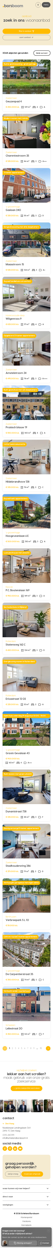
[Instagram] (10, 1148)
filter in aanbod (25, 31)
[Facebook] (5, 1148)
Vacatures (26, 1221)
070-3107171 (8, 1135)
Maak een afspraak (32, 1174)
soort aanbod (25, 37)
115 (41, 1048)
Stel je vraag (13, 1174)
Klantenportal (26, 1217)
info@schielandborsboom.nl (15, 1138)
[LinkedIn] (15, 1148)
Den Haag (9, 1124)
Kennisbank (26, 1225)
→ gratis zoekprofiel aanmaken (26, 1088)
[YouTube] (20, 1148)
